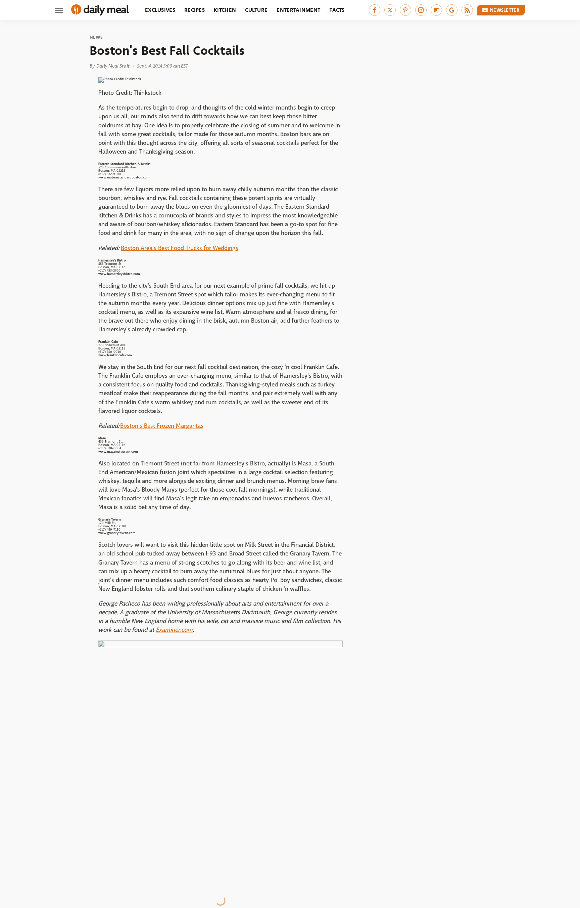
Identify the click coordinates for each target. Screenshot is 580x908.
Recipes (194, 10)
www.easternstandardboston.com (124, 177)
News (96, 37)
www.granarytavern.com (117, 533)
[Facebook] (374, 10)
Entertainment (298, 10)
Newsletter (505, 10)
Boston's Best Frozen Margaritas (161, 426)
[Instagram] (421, 10)
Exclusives (160, 10)
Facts (337, 10)
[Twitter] (390, 10)
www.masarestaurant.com (118, 451)
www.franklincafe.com (115, 355)
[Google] (451, 10)
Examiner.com (174, 630)
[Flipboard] (436, 10)
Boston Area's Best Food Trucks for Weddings (179, 248)
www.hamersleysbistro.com (119, 274)
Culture (256, 10)
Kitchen (225, 10)
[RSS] (467, 10)
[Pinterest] (405, 10)
